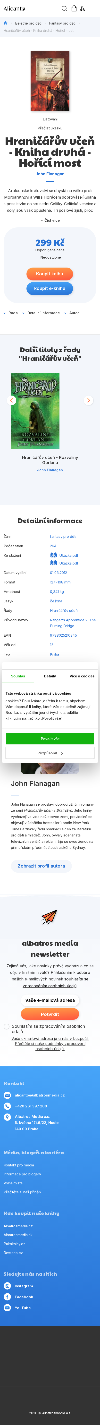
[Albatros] (60, 1342)
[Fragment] (90, 1352)
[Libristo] (80, 1362)
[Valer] (40, 1342)
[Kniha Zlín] (50, 1352)
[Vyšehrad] (60, 1352)
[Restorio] (90, 1362)
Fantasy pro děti (62, 23)
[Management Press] (20, 1342)
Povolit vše (50, 739)
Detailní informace (43, 313)
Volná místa (13, 1183)
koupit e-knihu (49, 288)
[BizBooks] (30, 1342)
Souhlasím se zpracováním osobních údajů (48, 1029)
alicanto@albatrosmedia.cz (40, 1095)
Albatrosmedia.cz (18, 1226)
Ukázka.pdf (68, 555)
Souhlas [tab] (18, 676)
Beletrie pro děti (28, 23)
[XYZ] (20, 1352)
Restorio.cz (13, 1252)
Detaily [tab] (50, 676)
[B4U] (80, 1352)
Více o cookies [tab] (82, 676)
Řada (13, 313)
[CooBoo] (80, 1342)
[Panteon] (20, 1362)
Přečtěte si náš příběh (22, 1192)
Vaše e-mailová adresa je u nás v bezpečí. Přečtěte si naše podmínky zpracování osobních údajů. (50, 1043)
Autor (74, 313)
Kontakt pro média (19, 1165)
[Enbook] (50, 1372)
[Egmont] (50, 1342)
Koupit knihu (49, 274)
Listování (50, 119)
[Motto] (70, 1342)
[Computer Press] (10, 1352)
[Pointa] (40, 1362)
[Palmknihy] (30, 1362)
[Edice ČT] (10, 1362)
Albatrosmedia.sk (18, 1234)
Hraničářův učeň (64, 610)
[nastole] (70, 1352)
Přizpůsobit (47, 753)
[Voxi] (90, 1342)
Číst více (52, 220)
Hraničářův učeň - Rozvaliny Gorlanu (50, 460)
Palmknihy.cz (14, 1243)
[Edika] (30, 1352)
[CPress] (40, 1352)
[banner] (31, 8)
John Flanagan (50, 173)
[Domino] (10, 1342)
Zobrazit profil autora (41, 866)
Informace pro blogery (22, 1174)
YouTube (23, 1308)
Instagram (24, 1286)
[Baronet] (70, 1362)
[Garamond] (60, 1362)
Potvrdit (50, 1014)
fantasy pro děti (63, 536)
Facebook (24, 1297)
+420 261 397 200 (31, 1106)
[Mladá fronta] (50, 1362)
